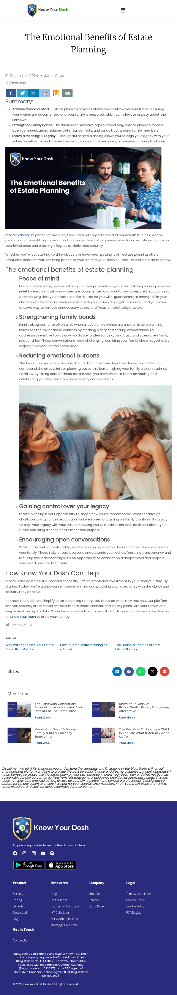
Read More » (43, 717)
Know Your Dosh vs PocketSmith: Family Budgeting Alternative (144, 707)
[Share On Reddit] (44, 93)
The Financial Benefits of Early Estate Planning (137, 647)
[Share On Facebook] (11, 93)
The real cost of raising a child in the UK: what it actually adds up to (144, 733)
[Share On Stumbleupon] (56, 93)
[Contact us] (67, 93)
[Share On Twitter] (22, 93)
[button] (123, 10)
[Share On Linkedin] (33, 93)
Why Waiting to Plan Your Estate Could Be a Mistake (29, 647)
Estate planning (17, 235)
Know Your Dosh (23, 616)
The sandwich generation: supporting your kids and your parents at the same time (59, 707)
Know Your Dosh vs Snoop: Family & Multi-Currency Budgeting (56, 733)
